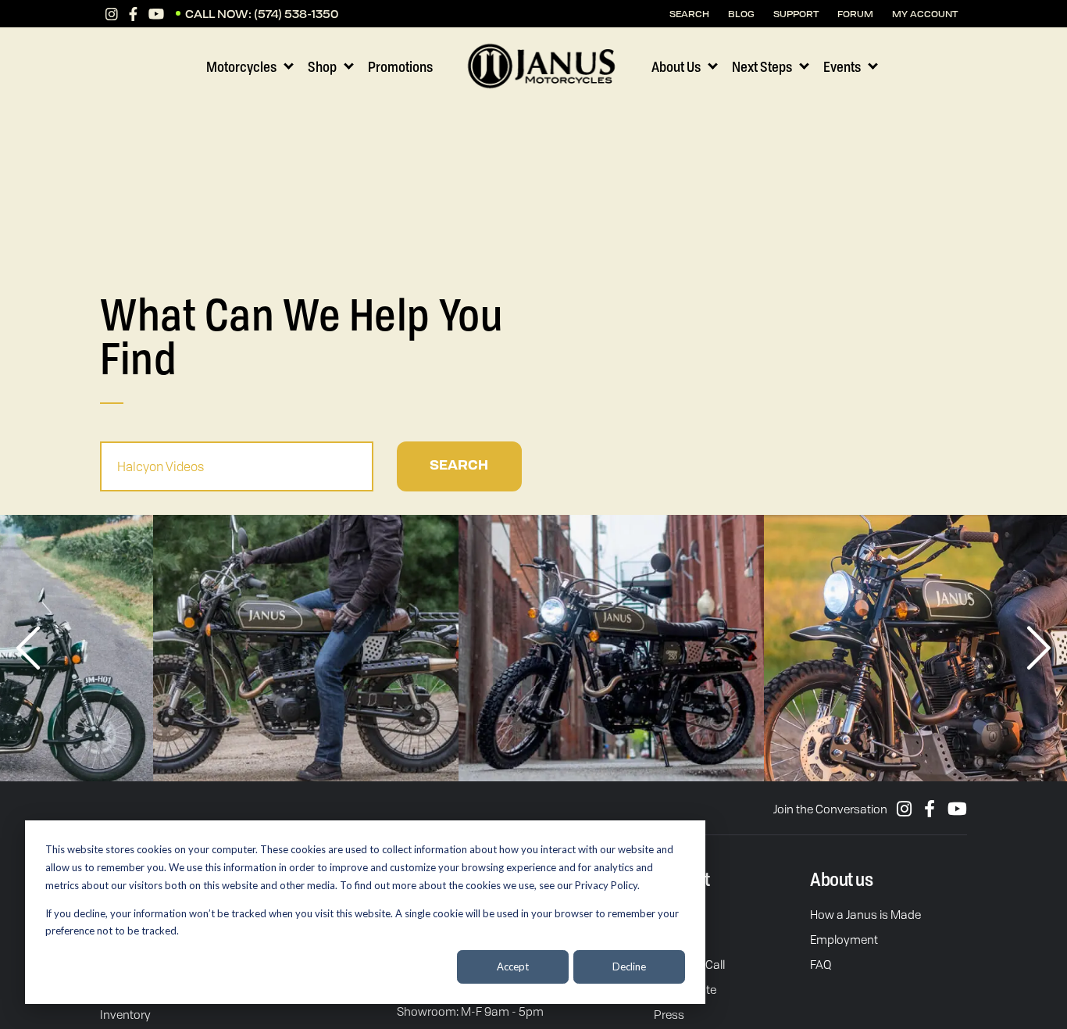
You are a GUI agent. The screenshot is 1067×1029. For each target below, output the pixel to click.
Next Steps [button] (762, 66)
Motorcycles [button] (241, 66)
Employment (844, 939)
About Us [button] (676, 66)
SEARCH (689, 13)
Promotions (400, 66)
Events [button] (842, 66)
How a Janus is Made (865, 914)
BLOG (741, 13)
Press (669, 1014)
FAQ (820, 964)
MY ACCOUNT (925, 13)
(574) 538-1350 (296, 13)
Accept (513, 966)
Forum (855, 13)
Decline (629, 966)
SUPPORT (796, 13)
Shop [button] (322, 66)
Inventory (125, 1014)
